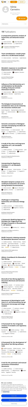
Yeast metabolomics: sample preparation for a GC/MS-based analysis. (13, 54)
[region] (14, 393)
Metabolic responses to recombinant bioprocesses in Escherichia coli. (13, 69)
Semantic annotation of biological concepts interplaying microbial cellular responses (13, 125)
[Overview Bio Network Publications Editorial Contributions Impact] (14, 24)
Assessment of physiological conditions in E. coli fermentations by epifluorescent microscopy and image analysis (13, 303)
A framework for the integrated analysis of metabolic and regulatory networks (13, 325)
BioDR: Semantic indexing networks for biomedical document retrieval (13, 238)
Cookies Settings (14, 403)
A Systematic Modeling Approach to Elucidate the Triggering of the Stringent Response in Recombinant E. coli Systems (13, 222)
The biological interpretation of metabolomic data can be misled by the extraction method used (13, 105)
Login (13, 1)
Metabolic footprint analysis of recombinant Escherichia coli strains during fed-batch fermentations (13, 183)
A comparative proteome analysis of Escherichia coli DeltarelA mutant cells (13, 37)
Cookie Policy (6, 391)
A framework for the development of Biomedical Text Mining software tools (13, 344)
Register (21, 1)
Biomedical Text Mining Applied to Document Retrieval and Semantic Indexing (13, 280)
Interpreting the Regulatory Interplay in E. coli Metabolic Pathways (11, 165)
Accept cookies (14, 395)
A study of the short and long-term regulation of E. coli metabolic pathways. (13, 145)
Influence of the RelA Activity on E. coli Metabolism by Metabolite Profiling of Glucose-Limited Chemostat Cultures (13, 86)
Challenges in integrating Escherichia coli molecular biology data (12, 201)
